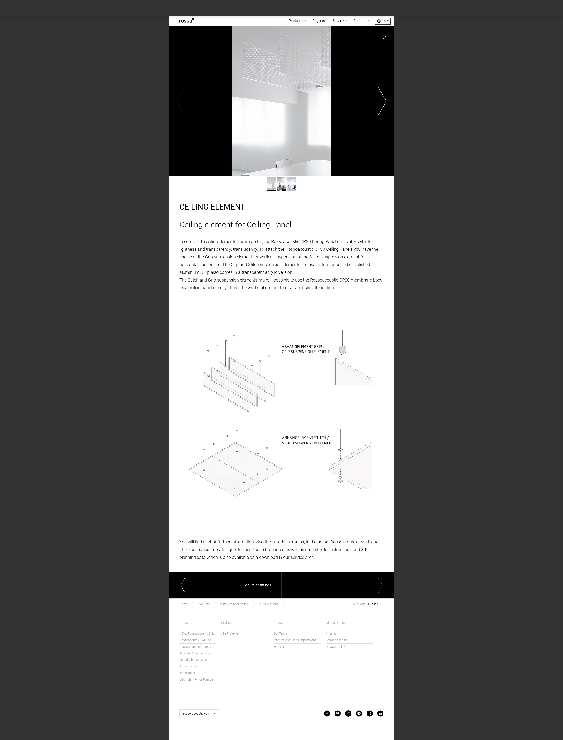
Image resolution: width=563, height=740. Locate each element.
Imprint (331, 633)
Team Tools (187, 673)
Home (183, 604)
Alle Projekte (229, 633)
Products (296, 21)
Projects (318, 21)
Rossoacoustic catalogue (354, 542)
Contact (359, 21)
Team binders (188, 666)
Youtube (359, 713)
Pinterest (337, 713)
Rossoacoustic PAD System (197, 640)
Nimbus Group (336, 623)
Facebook (327, 713)
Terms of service (337, 640)
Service (338, 21)
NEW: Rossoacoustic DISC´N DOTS (197, 633)
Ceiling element (268, 604)
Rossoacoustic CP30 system (197, 647)
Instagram (348, 713)
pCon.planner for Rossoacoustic (197, 679)
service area (302, 557)
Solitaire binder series (233, 604)
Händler (279, 647)
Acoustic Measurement (195, 653)
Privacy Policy (335, 647)
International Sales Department (295, 640)
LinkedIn (380, 713)
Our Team (280, 633)
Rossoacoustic (193, 21)
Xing (369, 713)
